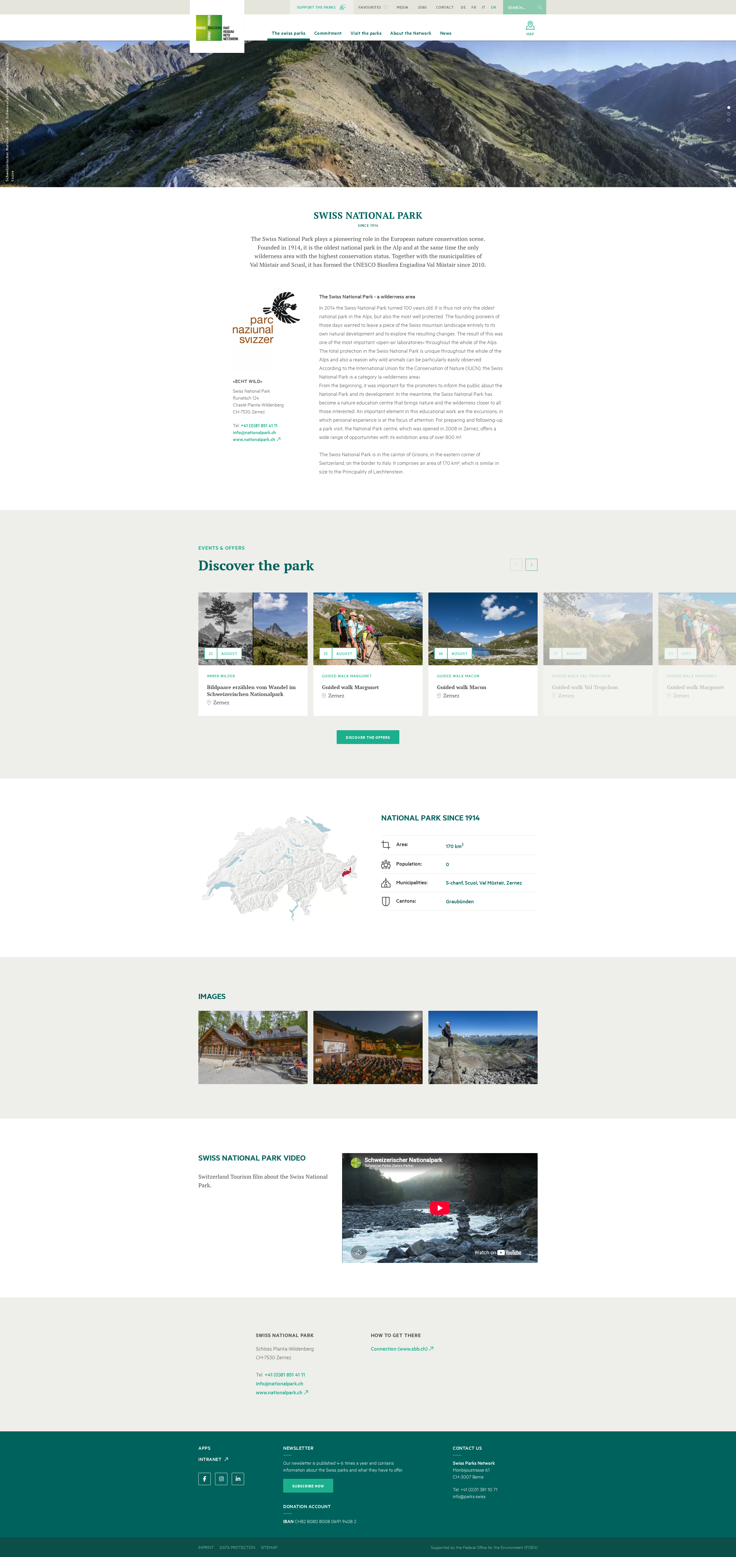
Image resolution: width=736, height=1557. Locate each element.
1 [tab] (728, 107)
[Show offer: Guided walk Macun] (483, 628)
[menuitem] (322, 7)
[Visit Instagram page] (221, 1479)
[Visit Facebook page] (204, 1479)
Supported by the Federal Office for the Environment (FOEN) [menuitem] (484, 1547)
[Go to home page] (217, 27)
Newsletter (298, 1448)
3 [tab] (728, 120)
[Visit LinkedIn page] (238, 1479)
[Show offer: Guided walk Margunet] (368, 628)
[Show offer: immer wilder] (253, 628)
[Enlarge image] (269, 332)
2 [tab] (728, 113)
